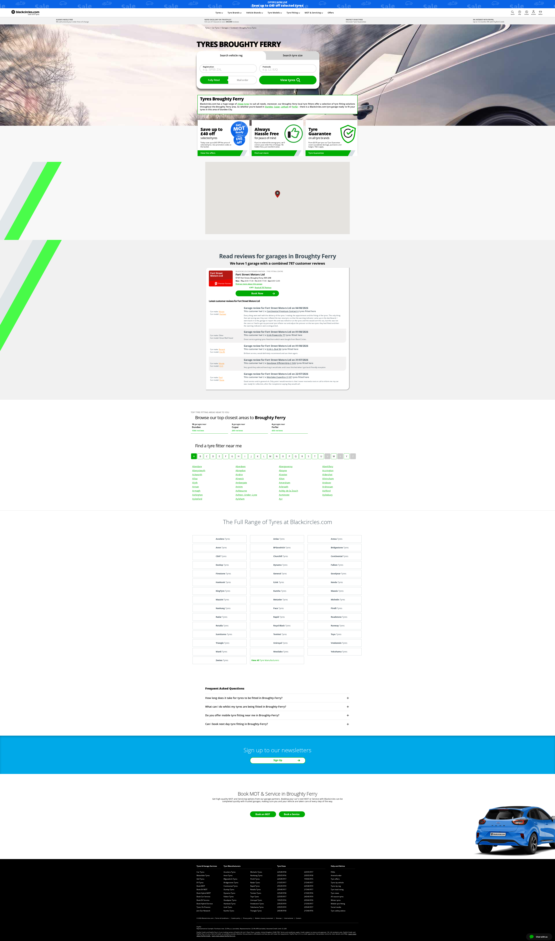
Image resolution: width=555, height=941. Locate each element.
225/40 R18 (281, 872)
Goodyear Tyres (230, 900)
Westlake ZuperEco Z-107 (279, 377)
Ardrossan (327, 486)
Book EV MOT (202, 889)
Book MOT (201, 886)
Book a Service (291, 814)
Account (533, 14)
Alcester (283, 474)
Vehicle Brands (253, 12)
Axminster (284, 494)
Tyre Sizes (281, 866)
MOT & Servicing (313, 12)
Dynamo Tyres (229, 893)
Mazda (221, 363)
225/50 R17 (281, 896)
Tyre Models (274, 12)
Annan (195, 486)
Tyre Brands (233, 12)
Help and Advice (338, 866)
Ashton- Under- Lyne (246, 494)
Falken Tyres (229, 896)
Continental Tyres (231, 886)
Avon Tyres (228, 875)
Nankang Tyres (256, 875)
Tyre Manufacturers (232, 866)
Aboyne (283, 470)
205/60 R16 (308, 900)
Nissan (221, 311)
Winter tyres (336, 900)
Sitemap (279, 918)
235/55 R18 (308, 875)
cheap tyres (243, 103)
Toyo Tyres (254, 896)
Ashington (197, 494)
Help (519, 14)
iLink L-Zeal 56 (274, 349)
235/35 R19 (281, 903)
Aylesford (197, 498)
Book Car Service (203, 896)
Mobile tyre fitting (338, 903)
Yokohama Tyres (257, 907)
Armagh (196, 490)
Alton (281, 478)
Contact (526, 14)
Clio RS (222, 352)
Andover (326, 482)
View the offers (207, 153)
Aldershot (327, 474)
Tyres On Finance (203, 907)
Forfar (295, 106)
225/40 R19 (308, 886)
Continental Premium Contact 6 (283, 311)
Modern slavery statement (264, 918)
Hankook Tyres (230, 903)
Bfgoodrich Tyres (230, 879)
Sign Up (277, 760)
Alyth (195, 482)
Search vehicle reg (231, 55)
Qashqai (222, 314)
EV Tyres (200, 882)
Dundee (269, 106)
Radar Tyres (255, 882)
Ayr (281, 498)
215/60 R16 (308, 910)
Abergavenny (286, 466)
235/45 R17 (308, 907)
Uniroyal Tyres (256, 900)
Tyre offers (335, 879)
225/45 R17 (281, 879)
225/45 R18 (281, 893)
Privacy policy (247, 918)
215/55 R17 (281, 882)
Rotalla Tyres (255, 889)
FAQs (333, 872)
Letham (284, 106)
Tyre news (335, 893)
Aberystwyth (198, 470)
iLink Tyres (228, 907)
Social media (336, 907)
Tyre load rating (337, 889)
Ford (220, 377)
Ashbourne (241, 490)
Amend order (336, 875)
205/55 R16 (281, 875)
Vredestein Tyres (257, 903)
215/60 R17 (308, 889)
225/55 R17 (308, 872)
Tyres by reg (336, 886)
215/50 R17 (308, 903)
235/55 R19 (281, 907)
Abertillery (327, 466)
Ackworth (197, 474)
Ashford (326, 490)
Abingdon (241, 470)
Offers (331, 12)
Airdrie (239, 474)
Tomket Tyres (255, 893)
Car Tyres (200, 872)
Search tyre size (293, 55)
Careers (298, 918)
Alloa (194, 478)
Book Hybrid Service (205, 903)
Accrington (327, 470)
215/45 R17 (308, 882)
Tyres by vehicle (337, 882)
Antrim (239, 486)
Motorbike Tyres (203, 875)
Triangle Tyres (256, 910)
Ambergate (241, 482)
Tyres (218, 12)
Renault (222, 349)
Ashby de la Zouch (288, 490)
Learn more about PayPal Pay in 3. (223, 936)
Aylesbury (327, 494)
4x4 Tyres (200, 879)
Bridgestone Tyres (231, 882)
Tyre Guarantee (316, 153)
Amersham (284, 482)
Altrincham (328, 478)
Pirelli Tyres (255, 879)
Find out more (262, 153)
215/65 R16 (308, 893)
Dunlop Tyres (229, 889)
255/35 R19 (281, 886)
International (288, 918)
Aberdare (197, 466)
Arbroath (283, 486)
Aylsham (240, 498)
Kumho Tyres (229, 910)
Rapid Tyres (255, 886)
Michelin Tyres (256, 872)
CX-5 (221, 366)
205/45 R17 (281, 889)
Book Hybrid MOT (204, 893)
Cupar (277, 106)
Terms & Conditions (222, 918)
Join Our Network (203, 910)
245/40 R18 (281, 910)
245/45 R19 (308, 896)
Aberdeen (241, 466)
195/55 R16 (281, 900)
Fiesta (221, 380)
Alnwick (240, 478)
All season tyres (337, 896)
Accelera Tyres (230, 872)
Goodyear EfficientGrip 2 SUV (281, 363)
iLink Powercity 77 (276, 335)
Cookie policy (235, 918)
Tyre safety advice (338, 910)
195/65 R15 (308, 879)
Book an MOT (262, 814)
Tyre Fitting (292, 12)
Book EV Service (203, 900)
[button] (512, 12)
